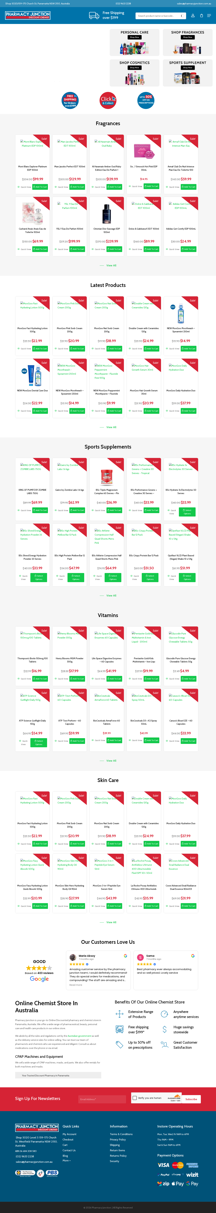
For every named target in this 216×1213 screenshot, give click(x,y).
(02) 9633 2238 (123, 3)
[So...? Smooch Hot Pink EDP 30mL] (144, 149)
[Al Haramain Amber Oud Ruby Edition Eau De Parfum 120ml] (107, 149)
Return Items (117, 1150)
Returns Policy (118, 1155)
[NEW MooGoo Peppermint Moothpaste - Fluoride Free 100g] (107, 373)
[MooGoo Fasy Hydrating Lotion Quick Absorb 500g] (32, 868)
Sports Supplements (108, 446)
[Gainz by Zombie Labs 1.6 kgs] (69, 472)
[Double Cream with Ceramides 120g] (144, 310)
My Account (69, 1134)
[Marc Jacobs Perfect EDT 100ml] (69, 149)
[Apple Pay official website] (178, 1184)
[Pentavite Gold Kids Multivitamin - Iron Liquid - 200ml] (144, 640)
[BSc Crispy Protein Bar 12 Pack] (144, 538)
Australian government (79, 1035)
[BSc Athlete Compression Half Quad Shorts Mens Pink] (107, 538)
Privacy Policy (118, 1139)
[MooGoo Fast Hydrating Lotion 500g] (32, 310)
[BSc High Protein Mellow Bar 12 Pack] (69, 538)
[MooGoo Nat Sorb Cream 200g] (107, 310)
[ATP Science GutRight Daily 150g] (32, 703)
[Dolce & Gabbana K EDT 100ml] (144, 211)
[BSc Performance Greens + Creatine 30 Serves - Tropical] (144, 472)
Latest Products (108, 285)
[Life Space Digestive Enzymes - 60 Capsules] (107, 640)
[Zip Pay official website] (163, 1184)
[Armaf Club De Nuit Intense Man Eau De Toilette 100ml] (181, 149)
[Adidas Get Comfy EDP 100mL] (181, 211)
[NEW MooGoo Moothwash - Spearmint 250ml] (181, 310)
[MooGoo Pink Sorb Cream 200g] (69, 310)
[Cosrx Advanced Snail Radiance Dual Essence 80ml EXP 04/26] (181, 868)
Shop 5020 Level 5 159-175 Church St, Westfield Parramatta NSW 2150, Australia (36, 1141)
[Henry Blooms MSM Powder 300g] (69, 640)
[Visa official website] (163, 1165)
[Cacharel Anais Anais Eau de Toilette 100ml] (32, 211)
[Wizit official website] (192, 1175)
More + (67, 1160)
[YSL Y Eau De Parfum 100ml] (69, 211)
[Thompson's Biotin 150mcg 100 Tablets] (32, 640)
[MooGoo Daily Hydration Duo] (181, 373)
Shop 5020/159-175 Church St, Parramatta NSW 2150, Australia (37, 3)
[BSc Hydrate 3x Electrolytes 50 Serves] (181, 472)
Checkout (68, 1139)
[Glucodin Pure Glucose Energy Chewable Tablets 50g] (181, 640)
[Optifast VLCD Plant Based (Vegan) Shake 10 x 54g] (181, 538)
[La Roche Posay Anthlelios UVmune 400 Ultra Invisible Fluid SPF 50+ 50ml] (144, 868)
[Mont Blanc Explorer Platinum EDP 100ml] (32, 149)
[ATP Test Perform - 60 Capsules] (69, 703)
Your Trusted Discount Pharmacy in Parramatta (45, 1075)
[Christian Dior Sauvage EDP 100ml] (107, 211)
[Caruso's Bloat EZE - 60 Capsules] (181, 703)
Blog (65, 1155)
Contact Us (69, 1150)
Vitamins (108, 615)
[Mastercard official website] (178, 1166)
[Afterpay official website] (178, 1175)
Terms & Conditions (121, 1134)
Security (114, 1161)
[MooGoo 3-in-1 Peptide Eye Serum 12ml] (107, 868)
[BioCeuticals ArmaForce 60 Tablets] (107, 703)
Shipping (115, 1145)
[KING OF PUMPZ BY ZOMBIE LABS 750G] (32, 472)
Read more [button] (76, 985)
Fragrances (108, 123)
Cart (65, 1145)
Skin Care (108, 780)
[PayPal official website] (163, 1175)
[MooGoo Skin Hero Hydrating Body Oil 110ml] (69, 868)
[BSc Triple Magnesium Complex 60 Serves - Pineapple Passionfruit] (107, 472)
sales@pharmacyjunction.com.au (194, 3)
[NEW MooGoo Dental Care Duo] (32, 373)
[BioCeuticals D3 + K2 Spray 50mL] (144, 703)
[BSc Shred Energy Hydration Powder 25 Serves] (32, 538)
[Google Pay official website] (192, 1184)
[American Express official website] (192, 1166)
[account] (193, 15)
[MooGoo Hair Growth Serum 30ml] (144, 373)
